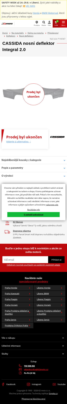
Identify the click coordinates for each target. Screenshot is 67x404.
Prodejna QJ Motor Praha (16, 325)
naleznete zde (52, 204)
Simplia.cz (53, 393)
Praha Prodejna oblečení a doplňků (17, 312)
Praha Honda (11, 287)
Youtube (61, 384)
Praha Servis (10, 319)
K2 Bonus (18, 222)
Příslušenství (53, 33)
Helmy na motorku (36, 33)
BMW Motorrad (50, 13)
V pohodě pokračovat (33, 214)
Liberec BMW (43, 293)
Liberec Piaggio (44, 299)
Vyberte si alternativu (17, 141)
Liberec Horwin (44, 305)
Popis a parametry (12, 168)
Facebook (10, 384)
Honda (36, 13)
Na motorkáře (18, 33)
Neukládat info (33, 209)
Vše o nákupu (8, 338)
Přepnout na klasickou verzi (33, 398)
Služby (5, 353)
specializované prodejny (33, 281)
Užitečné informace (11, 346)
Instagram (36, 384)
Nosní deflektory (26, 36)
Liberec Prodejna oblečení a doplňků (49, 312)
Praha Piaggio (11, 299)
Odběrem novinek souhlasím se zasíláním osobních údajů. (33, 264)
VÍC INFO (30, 6)
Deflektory (10, 36)
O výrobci (7, 175)
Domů (5, 33)
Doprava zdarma (22, 230)
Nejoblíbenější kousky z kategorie (21, 160)
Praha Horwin (11, 305)
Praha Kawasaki (12, 293)
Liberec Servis (43, 319)
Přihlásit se (56, 259)
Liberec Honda (43, 287)
